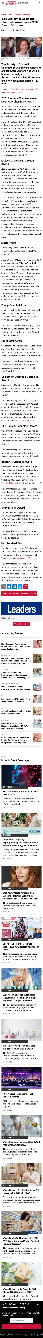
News (11, 14)
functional (31, 214)
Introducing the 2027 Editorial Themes (15, 700)
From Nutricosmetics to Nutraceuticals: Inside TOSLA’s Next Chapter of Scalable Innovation (14, 726)
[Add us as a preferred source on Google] (25, 586)
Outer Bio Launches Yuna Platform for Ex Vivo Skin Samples (16, 688)
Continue (21, 1326)
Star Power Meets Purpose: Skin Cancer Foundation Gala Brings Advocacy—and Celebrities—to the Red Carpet (21, 896)
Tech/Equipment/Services (9, 684)
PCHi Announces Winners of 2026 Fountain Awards (19, 1095)
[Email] (3, 586)
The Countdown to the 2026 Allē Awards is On (20, 793)
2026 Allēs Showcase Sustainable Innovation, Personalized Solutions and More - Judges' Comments (19, 998)
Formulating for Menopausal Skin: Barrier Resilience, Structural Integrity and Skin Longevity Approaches (16, 740)
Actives (3, 641)
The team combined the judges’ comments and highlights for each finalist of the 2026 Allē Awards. (19, 1008)
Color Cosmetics (21, 558)
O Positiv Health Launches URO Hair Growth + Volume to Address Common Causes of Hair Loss (16, 661)
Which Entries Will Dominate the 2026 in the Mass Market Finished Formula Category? (21, 1241)
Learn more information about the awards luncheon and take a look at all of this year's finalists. (21, 801)
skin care (18, 148)
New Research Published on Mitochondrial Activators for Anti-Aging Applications (16, 646)
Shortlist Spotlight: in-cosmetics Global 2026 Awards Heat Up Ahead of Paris (21, 947)
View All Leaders (21, 624)
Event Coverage (23, 14)
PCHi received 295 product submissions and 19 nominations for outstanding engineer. (21, 1104)
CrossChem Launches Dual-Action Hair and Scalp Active (16, 712)
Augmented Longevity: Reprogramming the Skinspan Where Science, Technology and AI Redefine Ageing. (15, 675)
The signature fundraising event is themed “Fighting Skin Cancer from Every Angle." (19, 906)
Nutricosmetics (6, 655)
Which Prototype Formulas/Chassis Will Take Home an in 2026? (19, 1047)
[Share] (9, 586)
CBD (34, 316)
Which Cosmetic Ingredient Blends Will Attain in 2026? (21, 1143)
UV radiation (28, 420)
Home (3, 14)
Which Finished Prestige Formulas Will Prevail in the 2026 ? (21, 1191)
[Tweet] (20, 586)
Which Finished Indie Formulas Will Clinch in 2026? (19, 1290)
